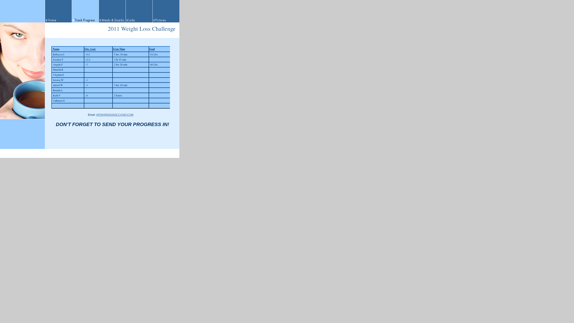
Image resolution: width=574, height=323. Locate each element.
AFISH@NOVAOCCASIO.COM (114, 114)
